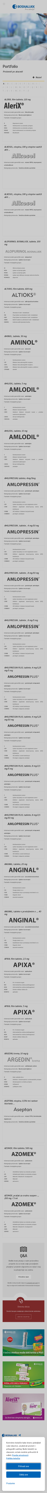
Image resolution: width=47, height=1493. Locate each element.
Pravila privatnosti (20, 1455)
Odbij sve (23, 1474)
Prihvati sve (23, 1466)
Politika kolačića (13, 1458)
